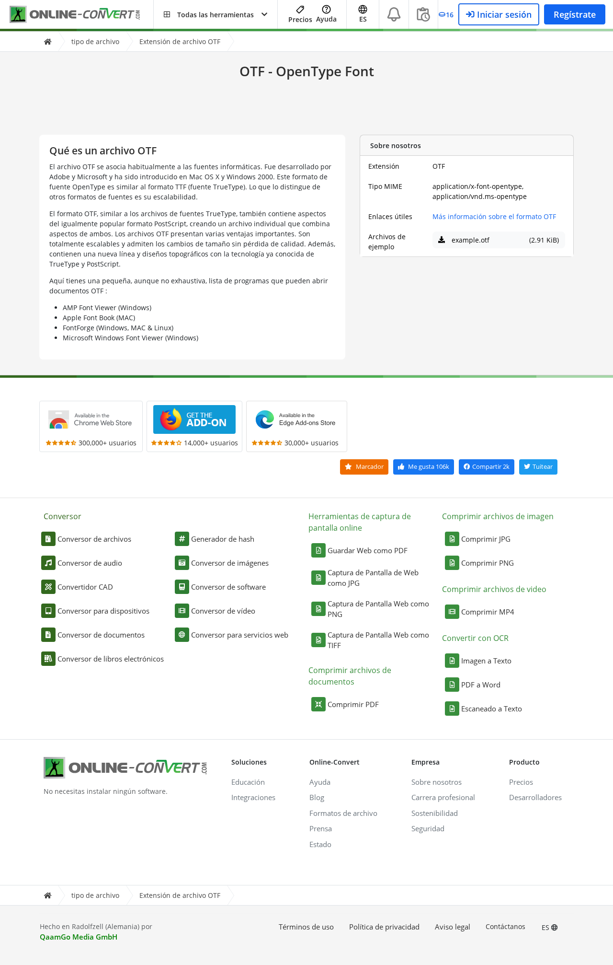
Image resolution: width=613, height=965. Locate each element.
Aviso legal (452, 926)
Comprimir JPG (486, 539)
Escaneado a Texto (491, 708)
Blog (316, 797)
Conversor (62, 516)
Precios (300, 19)
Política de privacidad (384, 926)
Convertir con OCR (475, 638)
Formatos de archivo (343, 813)
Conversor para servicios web (239, 634)
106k (428, 466)
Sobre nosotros (436, 782)
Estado (320, 844)
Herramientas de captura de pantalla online (359, 522)
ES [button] (363, 18)
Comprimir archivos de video (494, 589)
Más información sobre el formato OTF (494, 216)
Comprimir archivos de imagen (498, 516)
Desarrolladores (535, 797)
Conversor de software (228, 587)
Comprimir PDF (353, 704)
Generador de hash (222, 539)
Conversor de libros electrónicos (110, 658)
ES (546, 927)
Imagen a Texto (486, 660)
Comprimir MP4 (487, 611)
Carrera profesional (443, 797)
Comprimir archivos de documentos (349, 676)
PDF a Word (480, 684)
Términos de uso (306, 926)
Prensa (320, 828)
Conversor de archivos (94, 539)
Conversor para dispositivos (103, 611)
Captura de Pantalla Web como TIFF (378, 640)
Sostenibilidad (434, 813)
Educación (248, 782)
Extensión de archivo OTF (179, 41)
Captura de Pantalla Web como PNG (378, 609)
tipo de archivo (95, 41)
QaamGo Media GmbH (78, 937)
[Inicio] (47, 41)
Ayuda (326, 18)
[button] (215, 14)
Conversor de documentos (101, 634)
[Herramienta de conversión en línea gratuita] (81, 14)
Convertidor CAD (85, 587)
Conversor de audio (89, 563)
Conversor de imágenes (230, 563)
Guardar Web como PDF (368, 550)
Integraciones (253, 797)
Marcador (369, 466)
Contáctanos (505, 926)
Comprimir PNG (487, 563)
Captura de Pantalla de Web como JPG (373, 578)
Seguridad (427, 828)
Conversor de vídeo (223, 611)
